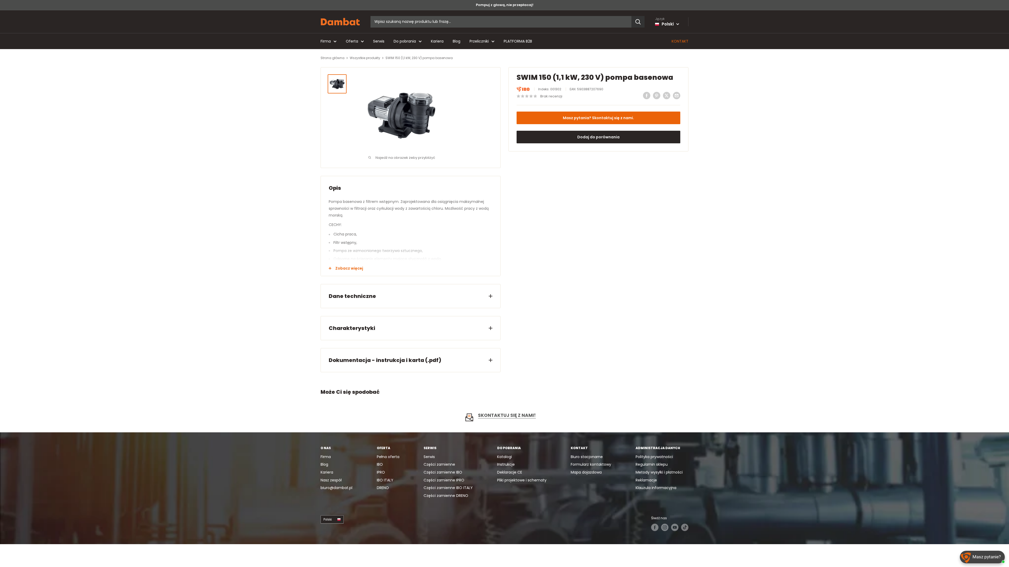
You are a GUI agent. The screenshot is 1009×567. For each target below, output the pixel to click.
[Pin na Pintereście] (656, 95)
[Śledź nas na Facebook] (654, 527)
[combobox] (500, 22)
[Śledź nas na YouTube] (674, 527)
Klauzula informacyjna (656, 487)
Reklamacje (646, 480)
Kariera (437, 41)
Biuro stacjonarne (587, 456)
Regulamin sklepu (652, 464)
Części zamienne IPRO (444, 480)
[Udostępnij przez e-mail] (676, 95)
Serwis (378, 41)
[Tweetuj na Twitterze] (666, 95)
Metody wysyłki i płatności (659, 472)
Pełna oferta (388, 456)
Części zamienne (439, 464)
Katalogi (504, 456)
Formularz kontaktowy (591, 464)
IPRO (381, 472)
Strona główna (332, 58)
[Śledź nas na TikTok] (684, 527)
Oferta (352, 41)
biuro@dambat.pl (336, 487)
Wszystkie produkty (365, 58)
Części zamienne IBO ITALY (448, 487)
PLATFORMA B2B (518, 41)
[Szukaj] (638, 22)
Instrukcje (506, 464)
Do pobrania (405, 41)
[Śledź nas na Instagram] (664, 527)
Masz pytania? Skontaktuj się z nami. (598, 117)
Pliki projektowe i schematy (522, 480)
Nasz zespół (331, 480)
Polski (327, 519)
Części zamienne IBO (443, 472)
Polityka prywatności (654, 456)
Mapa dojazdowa (586, 472)
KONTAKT (680, 41)
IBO (380, 464)
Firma (326, 41)
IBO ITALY (385, 480)
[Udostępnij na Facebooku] (646, 95)
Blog (456, 41)
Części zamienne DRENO (446, 495)
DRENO (383, 487)
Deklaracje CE (509, 472)
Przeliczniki (479, 41)
